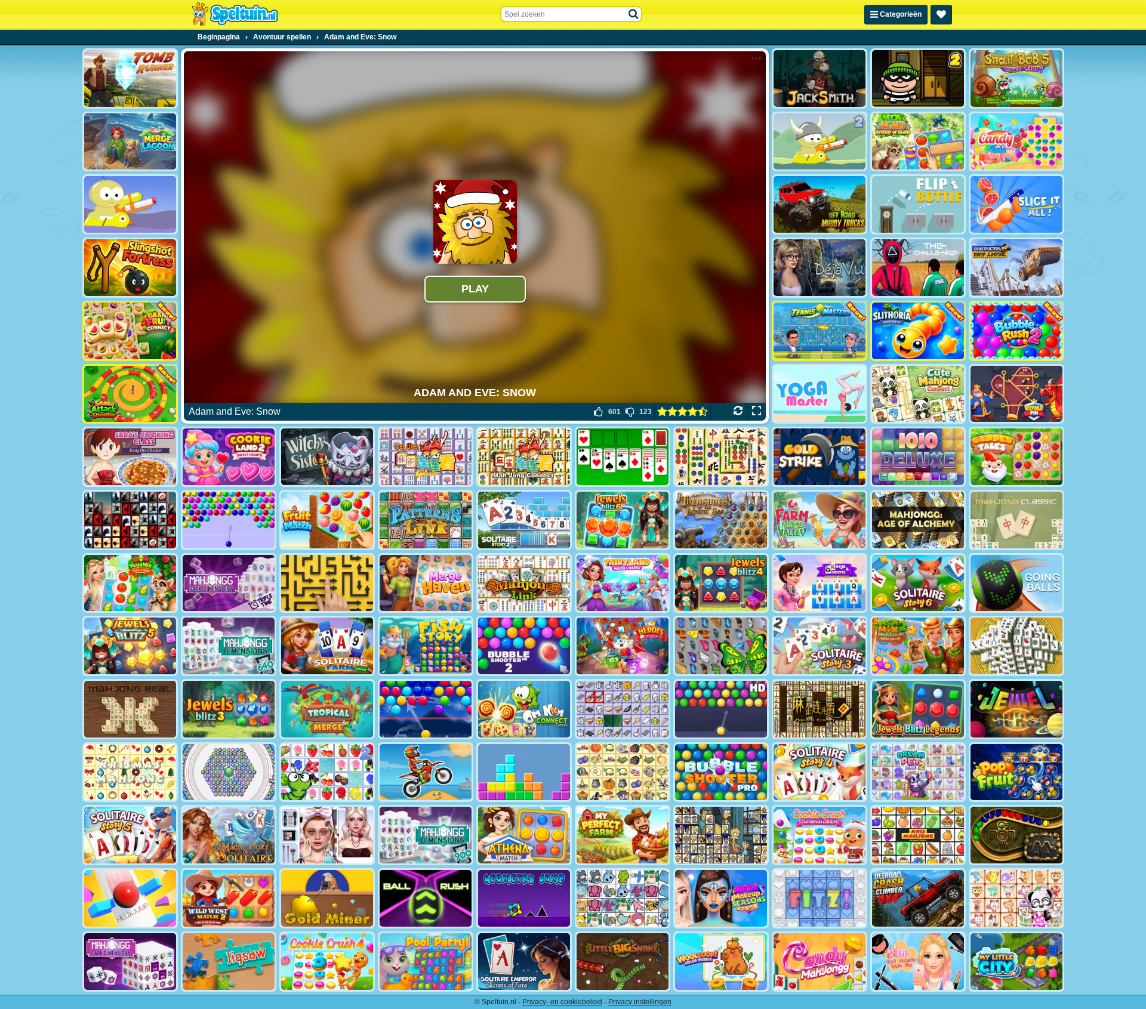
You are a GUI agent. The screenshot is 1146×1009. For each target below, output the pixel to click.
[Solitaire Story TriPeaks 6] (918, 583)
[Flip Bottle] (918, 204)
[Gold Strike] (819, 457)
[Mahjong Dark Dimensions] (130, 961)
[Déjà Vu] (819, 267)
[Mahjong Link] (524, 583)
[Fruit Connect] (327, 772)
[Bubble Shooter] (228, 520)
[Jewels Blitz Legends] (918, 709)
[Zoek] (634, 14)
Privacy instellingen (639, 1002)
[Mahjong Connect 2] (819, 709)
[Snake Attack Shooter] (130, 394)
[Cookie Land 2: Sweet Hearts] (228, 457)
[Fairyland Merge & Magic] (622, 583)
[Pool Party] (425, 961)
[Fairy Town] (228, 772)
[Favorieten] (941, 14)
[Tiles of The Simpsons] (721, 835)
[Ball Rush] (425, 898)
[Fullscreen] (756, 412)
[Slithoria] (918, 331)
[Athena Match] (524, 835)
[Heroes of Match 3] (622, 646)
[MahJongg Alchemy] (918, 520)
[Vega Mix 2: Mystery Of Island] (918, 142)
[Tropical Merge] (327, 709)
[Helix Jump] (130, 898)
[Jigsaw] (228, 961)
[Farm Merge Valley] (819, 520)
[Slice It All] (1016, 204)
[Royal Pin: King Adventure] (1016, 394)
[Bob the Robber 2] (918, 78)
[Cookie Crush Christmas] (819, 835)
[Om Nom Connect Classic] (524, 709)
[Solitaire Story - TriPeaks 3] (819, 646)
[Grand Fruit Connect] (130, 331)
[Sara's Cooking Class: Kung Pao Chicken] (130, 457)
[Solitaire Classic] (622, 457)
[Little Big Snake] (622, 961)
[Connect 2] (622, 709)
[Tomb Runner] (130, 78)
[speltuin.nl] (234, 14)
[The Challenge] (918, 267)
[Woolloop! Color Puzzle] (721, 961)
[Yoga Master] (819, 394)
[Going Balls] (1016, 583)
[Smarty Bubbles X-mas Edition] (425, 709)
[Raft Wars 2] (819, 142)
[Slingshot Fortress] (130, 267)
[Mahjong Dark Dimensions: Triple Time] (228, 583)
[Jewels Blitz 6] (622, 520)
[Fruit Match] (327, 520)
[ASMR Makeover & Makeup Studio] (327, 835)
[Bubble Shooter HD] (721, 709)
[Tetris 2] (524, 772)
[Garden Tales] (1016, 457)
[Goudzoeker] (327, 898)
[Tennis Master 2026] (819, 331)
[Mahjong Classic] (1016, 520)
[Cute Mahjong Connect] (918, 394)
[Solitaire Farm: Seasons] (327, 646)
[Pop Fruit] (1016, 772)
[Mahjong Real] (130, 709)
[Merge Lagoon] (130, 142)
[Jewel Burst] (1016, 709)
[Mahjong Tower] (1016, 646)
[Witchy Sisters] (327, 457)
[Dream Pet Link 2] (918, 772)
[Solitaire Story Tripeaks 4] (819, 772)
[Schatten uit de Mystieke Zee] (721, 520)
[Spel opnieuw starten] (738, 412)
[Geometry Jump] (524, 898)
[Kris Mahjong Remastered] (918, 835)
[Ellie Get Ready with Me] (918, 961)
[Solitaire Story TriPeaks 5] (130, 835)
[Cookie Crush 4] (327, 961)
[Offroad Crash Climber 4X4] (918, 898)
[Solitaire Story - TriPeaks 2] (524, 520)
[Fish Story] (425, 646)
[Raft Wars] (130, 204)
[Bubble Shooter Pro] (721, 772)
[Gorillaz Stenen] (130, 520)
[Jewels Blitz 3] (228, 709)
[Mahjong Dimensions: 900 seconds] (425, 835)
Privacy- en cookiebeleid (562, 1002)
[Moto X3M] (425, 772)
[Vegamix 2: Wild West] (918, 646)
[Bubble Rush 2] (1016, 331)
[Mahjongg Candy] (819, 961)
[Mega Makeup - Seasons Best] (721, 898)
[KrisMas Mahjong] (130, 772)
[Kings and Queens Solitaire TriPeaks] (819, 583)
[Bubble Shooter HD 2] (524, 646)
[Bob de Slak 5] (1016, 78)
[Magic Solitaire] (228, 835)
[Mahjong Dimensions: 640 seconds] (228, 646)
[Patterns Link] (425, 520)
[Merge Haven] (425, 583)
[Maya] (1016, 835)
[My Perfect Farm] (622, 835)
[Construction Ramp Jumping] (1016, 267)
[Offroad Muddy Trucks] (819, 204)
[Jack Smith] (819, 78)
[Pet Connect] (622, 898)
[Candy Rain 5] (1016, 142)
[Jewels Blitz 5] (130, 646)
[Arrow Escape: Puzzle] (327, 583)
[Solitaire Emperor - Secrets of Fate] (524, 961)
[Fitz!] (819, 898)
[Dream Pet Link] (1016, 898)
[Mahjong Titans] (721, 457)
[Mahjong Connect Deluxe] (425, 457)
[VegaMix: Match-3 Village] (130, 583)
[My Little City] (1016, 961)
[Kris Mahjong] (622, 772)
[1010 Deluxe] (918, 457)
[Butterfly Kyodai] (721, 646)
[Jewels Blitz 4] (721, 583)
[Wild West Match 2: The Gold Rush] (228, 898)
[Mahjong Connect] (524, 457)
